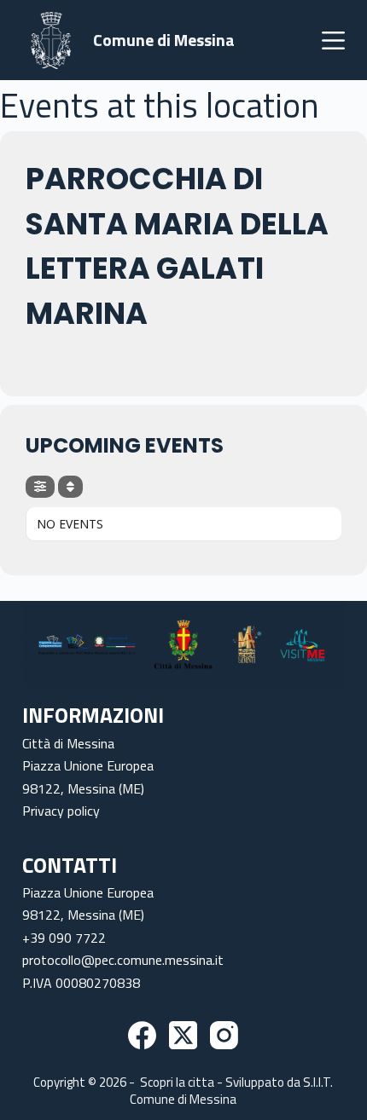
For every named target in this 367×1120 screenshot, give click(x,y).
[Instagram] (224, 1035)
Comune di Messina (164, 39)
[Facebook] (142, 1035)
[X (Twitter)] (183, 1035)
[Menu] (333, 40)
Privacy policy (61, 810)
